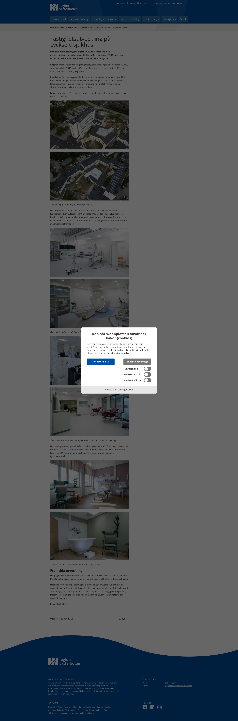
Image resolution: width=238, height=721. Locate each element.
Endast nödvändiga (137, 361)
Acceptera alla (101, 361)
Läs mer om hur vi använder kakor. (112, 353)
